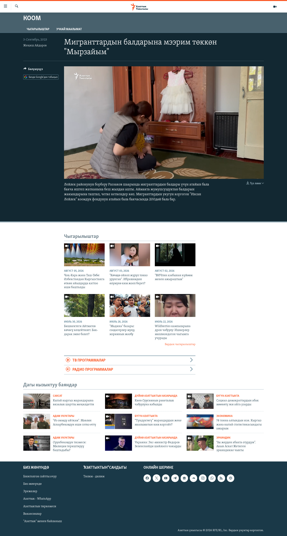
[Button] (33, 70)
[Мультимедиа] (275, 6)
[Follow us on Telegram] (175, 478)
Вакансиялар (32, 513)
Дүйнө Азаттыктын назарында (156, 396)
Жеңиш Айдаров (35, 45)
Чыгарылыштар (38, 29)
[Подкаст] (230, 478)
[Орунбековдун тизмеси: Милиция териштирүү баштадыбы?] (36, 443)
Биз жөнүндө (32, 484)
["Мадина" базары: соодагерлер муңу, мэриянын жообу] (130, 305)
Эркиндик (223, 437)
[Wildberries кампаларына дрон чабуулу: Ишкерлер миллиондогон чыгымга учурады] (175, 305)
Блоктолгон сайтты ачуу (40, 476)
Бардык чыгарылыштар (180, 344)
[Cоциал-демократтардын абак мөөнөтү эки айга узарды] (200, 401)
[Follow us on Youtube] (165, 478)
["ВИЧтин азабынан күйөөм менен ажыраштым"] (175, 254)
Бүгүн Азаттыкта (227, 396)
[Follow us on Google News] (184, 478)
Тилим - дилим (93, 476)
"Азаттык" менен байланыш (42, 521)
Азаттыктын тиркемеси (39, 506)
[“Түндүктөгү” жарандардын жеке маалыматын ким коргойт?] (118, 421)
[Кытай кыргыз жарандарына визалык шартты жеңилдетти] (36, 401)
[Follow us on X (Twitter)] (156, 478)
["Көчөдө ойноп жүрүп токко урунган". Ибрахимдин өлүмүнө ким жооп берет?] (130, 254)
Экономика (224, 416)
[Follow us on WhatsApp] (212, 478)
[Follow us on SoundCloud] (193, 478)
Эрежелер (30, 491)
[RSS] (221, 478)
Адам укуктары (63, 416)
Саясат (57, 396)
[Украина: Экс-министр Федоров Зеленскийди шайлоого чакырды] (118, 443)
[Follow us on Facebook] (147, 478)
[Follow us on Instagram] (202, 478)
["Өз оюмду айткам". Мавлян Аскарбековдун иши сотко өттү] (36, 421)
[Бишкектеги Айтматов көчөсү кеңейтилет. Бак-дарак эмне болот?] (84, 305)
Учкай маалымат (69, 29)
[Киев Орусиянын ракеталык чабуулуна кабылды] (118, 401)
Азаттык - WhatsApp (37, 498)
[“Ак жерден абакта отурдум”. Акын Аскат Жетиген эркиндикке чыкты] (200, 443)
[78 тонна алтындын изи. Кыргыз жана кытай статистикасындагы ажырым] (200, 421)
